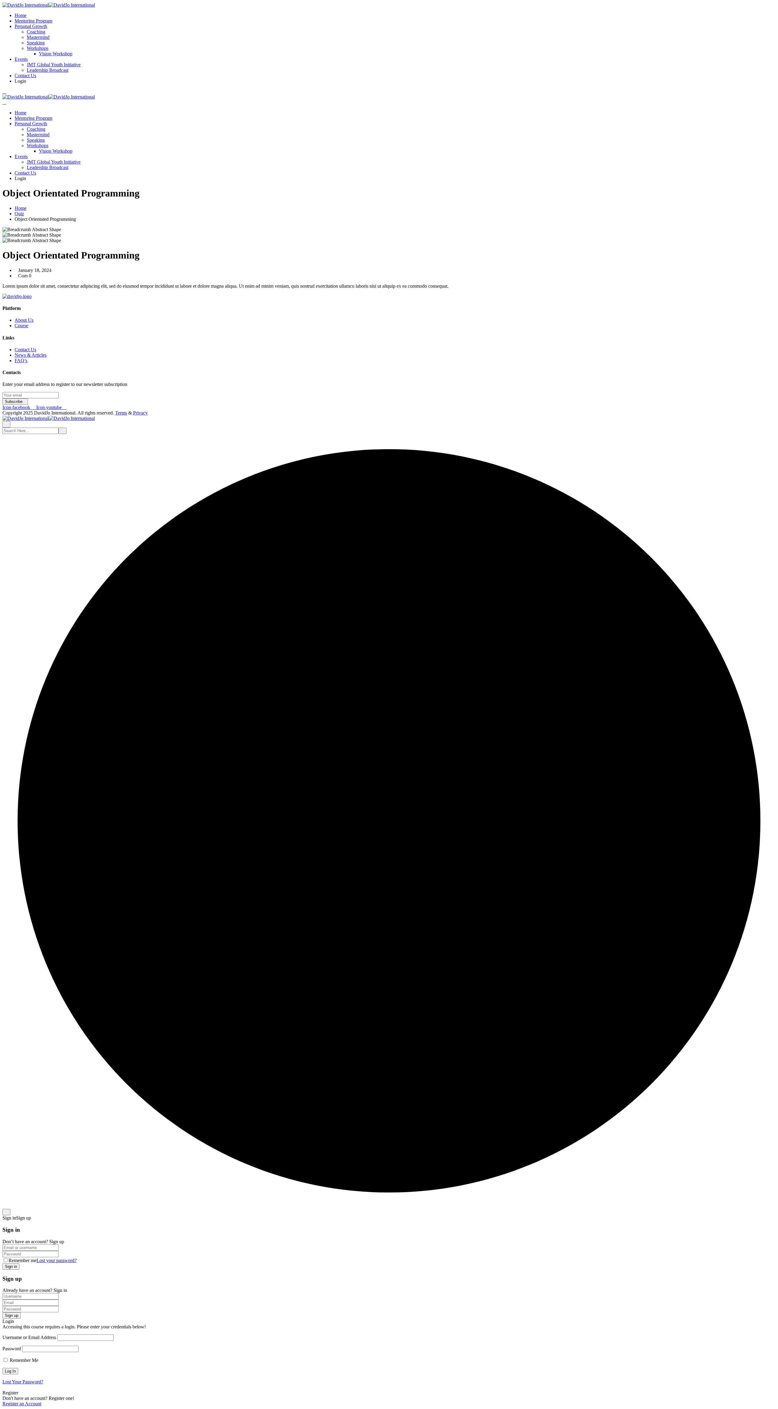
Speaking (36, 42)
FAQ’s (21, 360)
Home (20, 15)
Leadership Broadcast (47, 70)
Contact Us (25, 75)
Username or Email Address (29, 1337)
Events (21, 59)
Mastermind (38, 37)
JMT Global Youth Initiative (54, 64)
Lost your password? (56, 1260)
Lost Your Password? (22, 1381)
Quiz (19, 213)
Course (21, 325)
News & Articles (30, 355)
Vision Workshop (55, 53)
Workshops (37, 48)
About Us (24, 320)
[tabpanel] (389, 286)
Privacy (140, 412)
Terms (121, 412)
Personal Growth (31, 26)
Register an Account (21, 1403)
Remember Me (23, 1360)
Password (11, 1348)
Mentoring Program (33, 20)
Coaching (36, 31)
